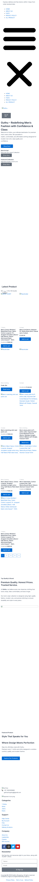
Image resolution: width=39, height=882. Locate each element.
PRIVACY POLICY (11, 15)
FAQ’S (8, 13)
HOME (8, 9)
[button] (19, 56)
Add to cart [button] (6, 346)
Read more (6, 389)
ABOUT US (9, 11)
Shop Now (6, 155)
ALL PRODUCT (10, 17)
